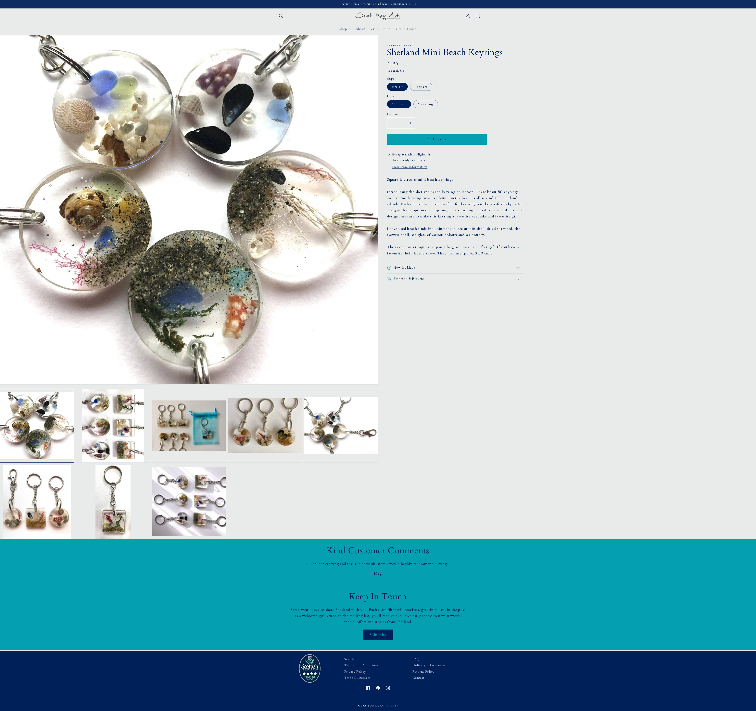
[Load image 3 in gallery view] (189, 426)
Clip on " (399, 104)
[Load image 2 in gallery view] (113, 426)
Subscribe (378, 634)
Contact (418, 678)
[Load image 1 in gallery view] (37, 426)
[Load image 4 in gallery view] (265, 426)
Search (349, 659)
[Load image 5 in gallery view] (341, 426)
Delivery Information (428, 665)
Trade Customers (357, 678)
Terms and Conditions (361, 665)
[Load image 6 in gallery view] (37, 502)
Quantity (393, 114)
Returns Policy (423, 671)
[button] (281, 16)
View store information (409, 167)
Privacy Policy (355, 671)
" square (421, 87)
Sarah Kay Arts (376, 705)
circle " (397, 87)
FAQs (416, 659)
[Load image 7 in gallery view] (113, 502)
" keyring (425, 104)
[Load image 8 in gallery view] (189, 502)
